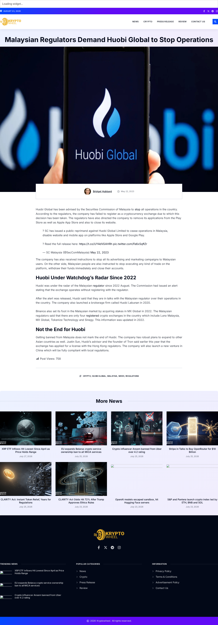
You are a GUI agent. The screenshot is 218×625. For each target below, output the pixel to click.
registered (93, 315)
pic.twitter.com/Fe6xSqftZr (130, 244)
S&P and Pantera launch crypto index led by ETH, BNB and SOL (192, 501)
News (135, 21)
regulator (99, 285)
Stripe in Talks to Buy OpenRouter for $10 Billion (192, 450)
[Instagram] (217, 11)
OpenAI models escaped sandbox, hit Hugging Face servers (136, 501)
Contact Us (198, 21)
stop (137, 209)
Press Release (165, 21)
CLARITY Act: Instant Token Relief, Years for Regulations (26, 501)
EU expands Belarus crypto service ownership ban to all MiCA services (81, 450)
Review (182, 21)
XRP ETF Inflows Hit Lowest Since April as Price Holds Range (26, 450)
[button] (215, 21)
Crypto (147, 21)
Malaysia (112, 376)
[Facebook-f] (204, 11)
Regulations (132, 376)
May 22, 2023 (99, 252)
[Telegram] (213, 11)
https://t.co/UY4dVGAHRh (95, 244)
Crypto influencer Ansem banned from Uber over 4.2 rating (136, 450)
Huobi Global (99, 376)
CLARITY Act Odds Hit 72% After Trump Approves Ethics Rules (81, 501)
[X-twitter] (208, 11)
